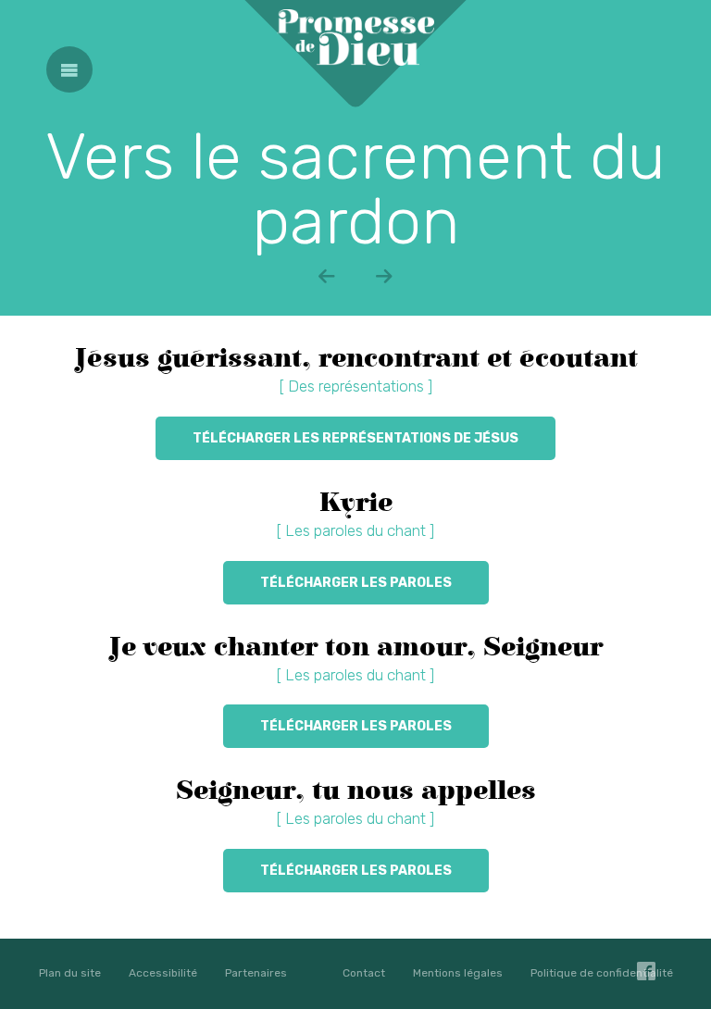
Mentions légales (458, 972)
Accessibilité (163, 972)
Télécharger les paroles (356, 583)
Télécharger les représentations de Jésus (355, 438)
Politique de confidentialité (601, 972)
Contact (364, 972)
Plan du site (70, 972)
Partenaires (256, 972)
